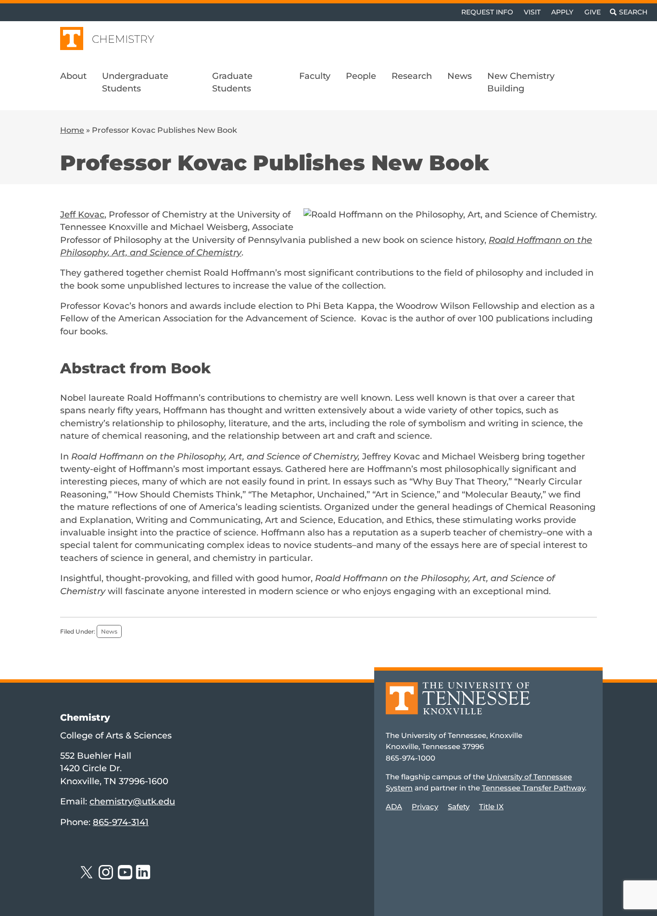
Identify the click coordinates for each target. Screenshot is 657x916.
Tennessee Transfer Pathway (533, 787)
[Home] (458, 705)
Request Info (487, 12)
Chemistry (123, 39)
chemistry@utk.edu (132, 801)
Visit (532, 12)
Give (592, 12)
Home (72, 130)
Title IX (491, 806)
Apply (562, 12)
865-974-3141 (121, 822)
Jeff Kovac (82, 214)
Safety (458, 806)
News (109, 631)
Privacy (425, 806)
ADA (394, 806)
